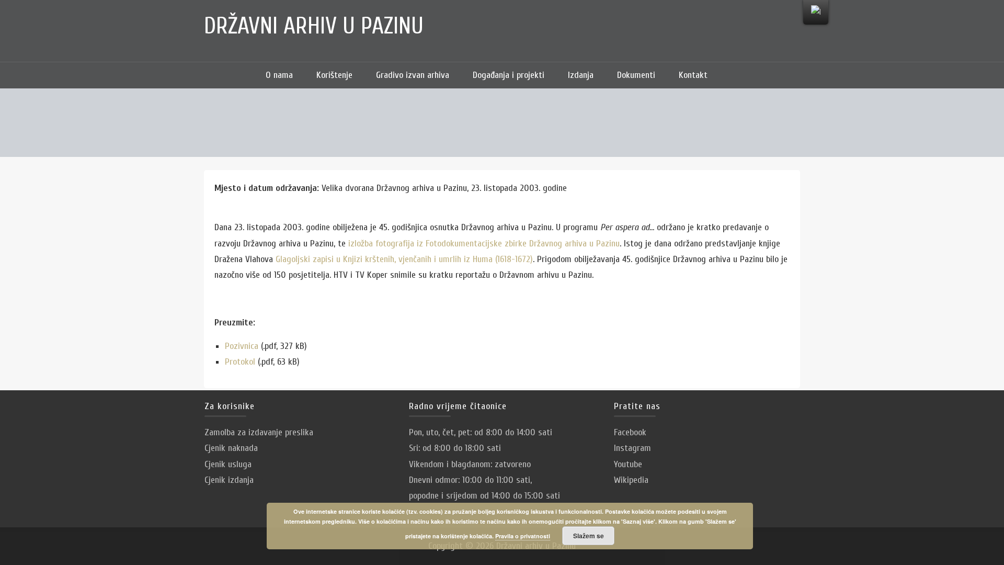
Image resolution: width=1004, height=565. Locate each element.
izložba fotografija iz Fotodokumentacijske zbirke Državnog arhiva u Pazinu (484, 243)
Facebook (630, 432)
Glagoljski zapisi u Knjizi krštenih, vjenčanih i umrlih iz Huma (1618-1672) (404, 259)
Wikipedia (631, 479)
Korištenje (334, 75)
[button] (734, 75)
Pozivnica (241, 346)
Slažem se (588, 535)
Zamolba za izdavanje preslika (258, 432)
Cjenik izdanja (229, 479)
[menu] (815, 12)
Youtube (628, 464)
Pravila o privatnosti (522, 536)
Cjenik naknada (231, 448)
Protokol (240, 361)
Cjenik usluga (228, 464)
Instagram (632, 448)
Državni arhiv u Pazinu (314, 26)
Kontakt (693, 75)
